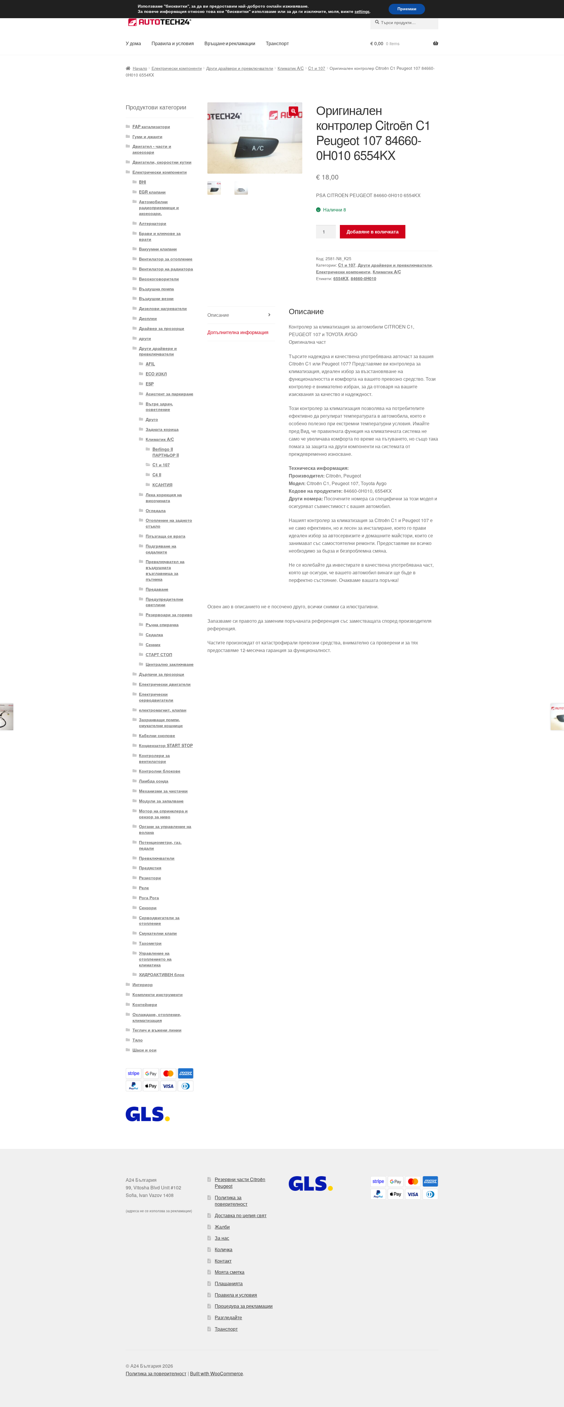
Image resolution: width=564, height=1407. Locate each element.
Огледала (156, 510)
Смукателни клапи (158, 933)
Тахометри (150, 943)
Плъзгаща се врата (165, 536)
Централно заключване (170, 664)
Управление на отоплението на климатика (155, 959)
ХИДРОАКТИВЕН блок (161, 974)
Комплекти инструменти (157, 994)
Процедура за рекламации (244, 1306)
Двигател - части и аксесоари (151, 149)
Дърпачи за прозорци (161, 674)
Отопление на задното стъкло (169, 523)
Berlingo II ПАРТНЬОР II (165, 452)
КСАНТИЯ (162, 484)
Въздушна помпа (156, 289)
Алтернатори (152, 223)
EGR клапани (152, 192)
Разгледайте (228, 1317)
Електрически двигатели (165, 684)
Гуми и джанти (147, 136)
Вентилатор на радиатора (166, 269)
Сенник (153, 644)
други (145, 338)
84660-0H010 (363, 278)
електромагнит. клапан (162, 710)
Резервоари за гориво (169, 614)
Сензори (148, 907)
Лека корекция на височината (164, 497)
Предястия (150, 868)
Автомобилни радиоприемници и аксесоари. (159, 207)
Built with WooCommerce (216, 1373)
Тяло (137, 1040)
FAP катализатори (151, 126)
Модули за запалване (161, 801)
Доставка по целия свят (240, 1215)
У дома (133, 43)
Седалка (154, 634)
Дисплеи (148, 318)
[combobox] (404, 22)
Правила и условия (173, 43)
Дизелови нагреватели (163, 308)
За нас (222, 1238)
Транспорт (277, 43)
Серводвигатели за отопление (159, 920)
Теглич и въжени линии (157, 1030)
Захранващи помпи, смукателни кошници (161, 722)
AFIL (150, 364)
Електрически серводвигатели (156, 697)
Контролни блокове (159, 771)
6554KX (340, 278)
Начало (140, 68)
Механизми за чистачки (163, 791)
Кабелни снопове (157, 735)
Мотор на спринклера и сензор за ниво (163, 814)
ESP (150, 384)
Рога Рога (149, 897)
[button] (293, 111)
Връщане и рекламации (229, 43)
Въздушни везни (156, 298)
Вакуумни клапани (158, 249)
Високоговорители (159, 279)
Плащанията (229, 1283)
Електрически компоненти (177, 68)
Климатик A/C (291, 68)
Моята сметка (229, 1272)
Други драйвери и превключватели (239, 68)
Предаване (157, 589)
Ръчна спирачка (162, 624)
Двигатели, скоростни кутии (162, 162)
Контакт (223, 1260)
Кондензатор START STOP (166, 745)
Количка (223, 1249)
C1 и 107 (316, 68)
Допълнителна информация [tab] (237, 332)
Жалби (222, 1226)
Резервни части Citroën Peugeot (240, 1182)
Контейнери (144, 1004)
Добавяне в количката (373, 231)
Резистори (150, 878)
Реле (144, 887)
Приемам (406, 9)
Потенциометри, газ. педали (160, 845)
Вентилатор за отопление (165, 259)
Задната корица (162, 429)
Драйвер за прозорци (161, 328)
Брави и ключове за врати (160, 236)
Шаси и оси (144, 1050)
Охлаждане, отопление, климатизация (156, 1017)
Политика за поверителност (231, 1201)
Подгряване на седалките (161, 549)
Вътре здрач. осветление (159, 406)
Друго (152, 419)
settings (362, 11)
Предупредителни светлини (164, 602)
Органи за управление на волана (165, 829)
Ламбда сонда (153, 781)
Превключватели (156, 858)
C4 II (156, 475)
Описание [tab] (218, 314)
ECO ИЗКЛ (156, 374)
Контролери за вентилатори (154, 758)
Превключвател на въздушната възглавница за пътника (165, 570)
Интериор (142, 984)
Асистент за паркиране (169, 394)
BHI (142, 182)
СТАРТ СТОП (159, 654)
